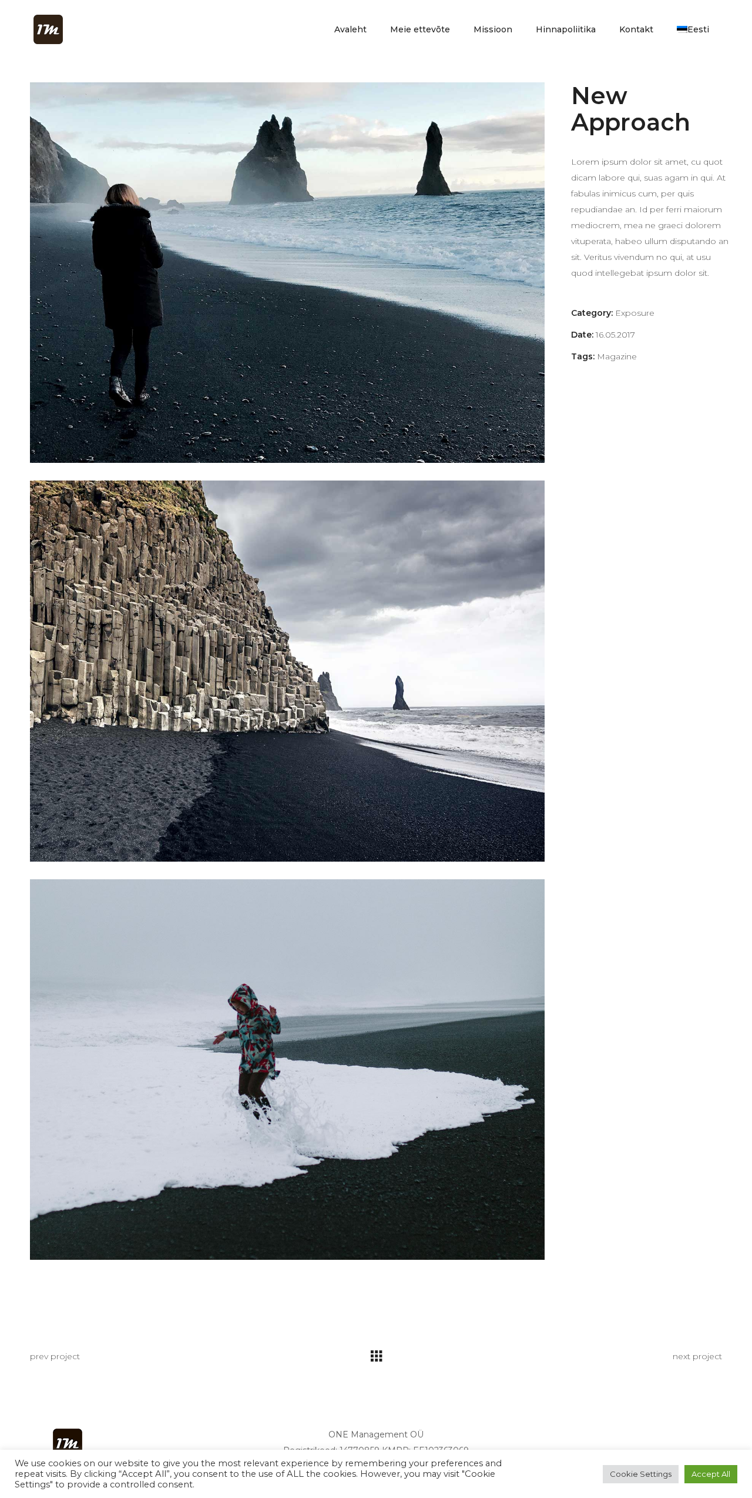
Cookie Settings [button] (641, 1474)
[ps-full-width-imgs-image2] (287, 272)
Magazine (617, 356)
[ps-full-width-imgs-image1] (287, 671)
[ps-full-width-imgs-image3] (287, 1069)
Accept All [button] (710, 1474)
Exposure (634, 313)
